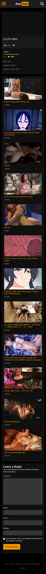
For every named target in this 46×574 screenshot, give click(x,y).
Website (6, 528)
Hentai (12, 65)
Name (6, 508)
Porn (9, 61)
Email (5, 518)
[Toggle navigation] (4, 4)
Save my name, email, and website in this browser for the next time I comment (24, 540)
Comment (7, 476)
